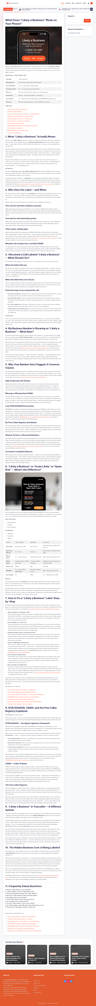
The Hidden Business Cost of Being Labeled (18, 130)
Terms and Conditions (39, 985)
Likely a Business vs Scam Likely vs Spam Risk (19, 121)
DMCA (35, 990)
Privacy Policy (37, 992)
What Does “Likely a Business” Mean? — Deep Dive (20, 704)
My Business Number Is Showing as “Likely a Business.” (21, 116)
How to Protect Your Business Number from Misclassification (22, 692)
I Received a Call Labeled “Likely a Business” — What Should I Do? (24, 114)
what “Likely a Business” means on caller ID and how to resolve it (44, 609)
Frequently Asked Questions (14, 132)
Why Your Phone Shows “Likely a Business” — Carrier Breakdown (23, 921)
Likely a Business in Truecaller (15, 128)
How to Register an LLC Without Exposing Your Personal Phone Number (18, 8)
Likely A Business (11, 979)
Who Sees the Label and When (15, 111)
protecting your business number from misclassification (33, 377)
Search (70, 16)
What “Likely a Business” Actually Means (17, 109)
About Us (36, 988)
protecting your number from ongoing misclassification (47, 672)
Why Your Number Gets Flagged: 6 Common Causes (20, 118)
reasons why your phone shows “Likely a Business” (45, 238)
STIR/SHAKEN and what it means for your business (17, 760)
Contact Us (37, 981)
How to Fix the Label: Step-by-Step (16, 123)
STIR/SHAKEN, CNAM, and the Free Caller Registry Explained (22, 125)
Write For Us (37, 983)
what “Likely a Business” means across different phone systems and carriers (36, 184)
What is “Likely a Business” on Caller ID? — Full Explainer (22, 689)
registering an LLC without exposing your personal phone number (27, 446)
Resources (9, 953)
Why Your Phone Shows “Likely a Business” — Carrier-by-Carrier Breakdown (26, 694)
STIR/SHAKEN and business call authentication (19, 652)
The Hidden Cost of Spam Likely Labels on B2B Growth (21, 699)
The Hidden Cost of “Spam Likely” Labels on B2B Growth (55, 8)
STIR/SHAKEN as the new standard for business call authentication (35, 417)
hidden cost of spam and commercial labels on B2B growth (34, 348)
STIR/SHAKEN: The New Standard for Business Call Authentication (23, 697)
